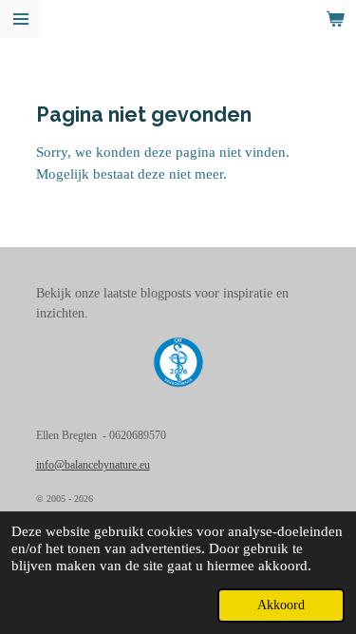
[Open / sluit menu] (21, 19)
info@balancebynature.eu (93, 465)
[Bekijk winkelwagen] (335, 19)
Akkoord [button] (281, 605)
